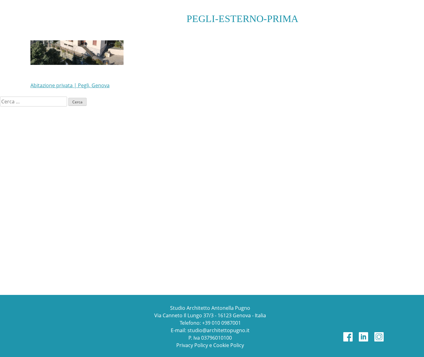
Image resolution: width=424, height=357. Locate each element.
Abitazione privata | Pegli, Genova (70, 85)
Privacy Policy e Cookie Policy (210, 345)
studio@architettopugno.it (218, 330)
